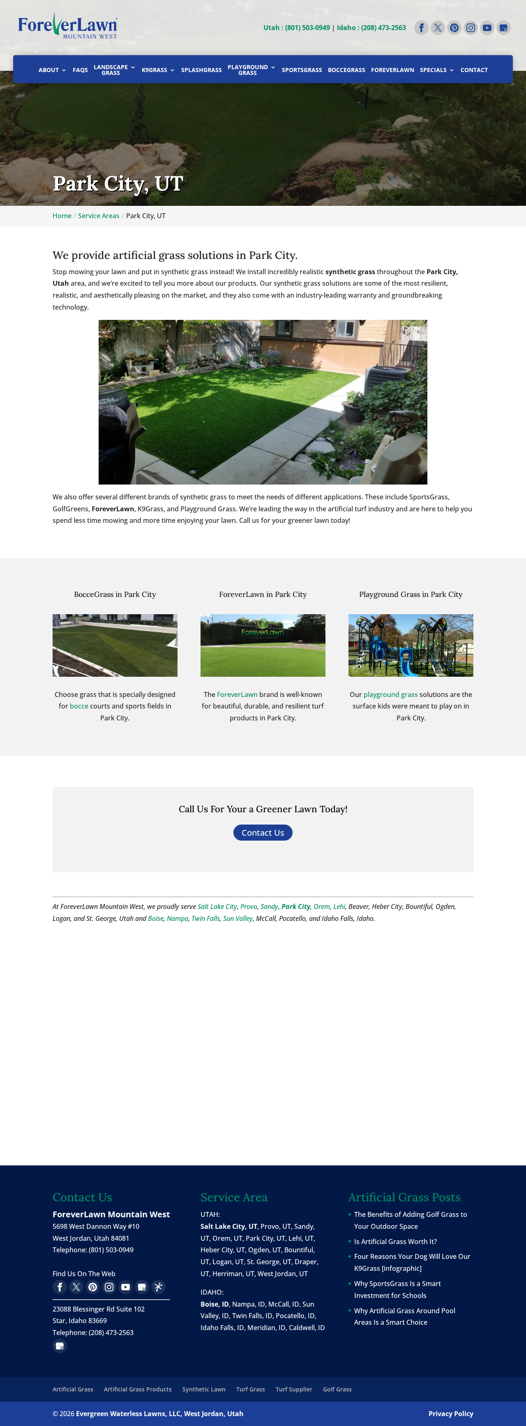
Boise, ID (215, 1304)
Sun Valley (238, 918)
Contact (474, 70)
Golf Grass (337, 1389)
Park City (295, 906)
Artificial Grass (73, 1389)
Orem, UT (227, 1238)
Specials (433, 70)
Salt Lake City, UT (229, 1226)
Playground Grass (248, 70)
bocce (79, 706)
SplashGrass (201, 70)
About (49, 70)
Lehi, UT (301, 1238)
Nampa (177, 918)
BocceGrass (346, 70)
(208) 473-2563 (111, 1332)
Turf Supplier (294, 1389)
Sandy (269, 906)
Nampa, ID (248, 1304)
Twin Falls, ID (252, 1315)
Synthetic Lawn (204, 1389)
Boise (156, 918)
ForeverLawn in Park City (263, 594)
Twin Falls (205, 918)
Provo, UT (276, 1226)
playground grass (391, 694)
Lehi (339, 906)
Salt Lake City (217, 906)
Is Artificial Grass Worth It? (395, 1241)
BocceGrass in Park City (115, 594)
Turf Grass (250, 1389)
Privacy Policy (451, 1413)
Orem (322, 906)
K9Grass (154, 70)
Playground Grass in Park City (411, 594)
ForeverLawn (392, 70)
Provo (248, 906)
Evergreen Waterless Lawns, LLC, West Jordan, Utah (160, 1413)
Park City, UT (265, 1238)
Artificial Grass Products (138, 1389)
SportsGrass (302, 70)
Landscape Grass (111, 70)
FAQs (80, 70)
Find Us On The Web (84, 1273)
